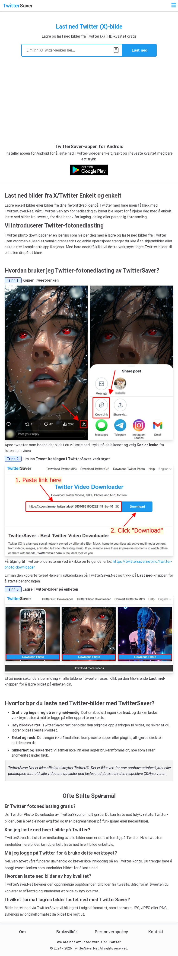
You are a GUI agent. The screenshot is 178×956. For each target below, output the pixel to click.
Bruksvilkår (66, 931)
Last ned (139, 50)
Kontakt (155, 931)
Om (22, 931)
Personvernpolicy (111, 931)
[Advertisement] (89, 105)
